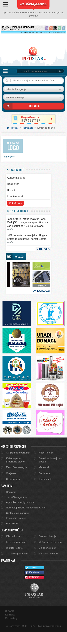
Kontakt (10, 614)
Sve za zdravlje (47, 536)
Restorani (11, 491)
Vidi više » (9, 156)
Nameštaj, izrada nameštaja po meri (26, 507)
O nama (9, 610)
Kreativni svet (15, 196)
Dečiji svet (13, 183)
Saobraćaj (44, 473)
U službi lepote (14, 547)
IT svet (11, 190)
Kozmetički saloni (16, 518)
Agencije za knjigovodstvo (20, 502)
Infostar (14, 128)
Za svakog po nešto (17, 553)
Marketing (11, 618)
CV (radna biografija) (18, 452)
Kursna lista (45, 479)
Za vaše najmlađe (49, 553)
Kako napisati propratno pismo (15, 460)
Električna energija (16, 467)
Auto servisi (12, 523)
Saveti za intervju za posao (50, 460)
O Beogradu (13, 479)
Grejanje (11, 473)
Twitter (34, 567)
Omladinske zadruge (17, 512)
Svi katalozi (41, 290)
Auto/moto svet (16, 177)
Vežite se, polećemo (50, 542)
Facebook (34, 572)
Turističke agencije (16, 497)
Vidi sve (42, 249)
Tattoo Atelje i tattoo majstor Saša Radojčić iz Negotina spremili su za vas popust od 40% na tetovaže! (27, 222)
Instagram (34, 577)
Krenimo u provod (16, 542)
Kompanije (28, 128)
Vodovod (44, 467)
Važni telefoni (46, 452)
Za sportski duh (47, 547)
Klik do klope (13, 536)
